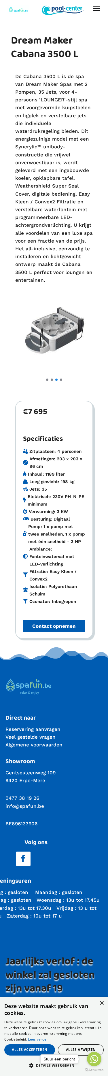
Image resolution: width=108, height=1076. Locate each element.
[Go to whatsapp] (94, 1059)
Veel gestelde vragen (30, 737)
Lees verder (38, 1039)
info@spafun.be (24, 806)
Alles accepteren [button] (29, 1049)
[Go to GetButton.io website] (94, 1070)
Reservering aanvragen (32, 729)
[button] (47, 380)
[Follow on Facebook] (23, 859)
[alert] (54, 1036)
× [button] (101, 1003)
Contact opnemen (54, 626)
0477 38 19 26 (22, 798)
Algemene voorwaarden (33, 745)
